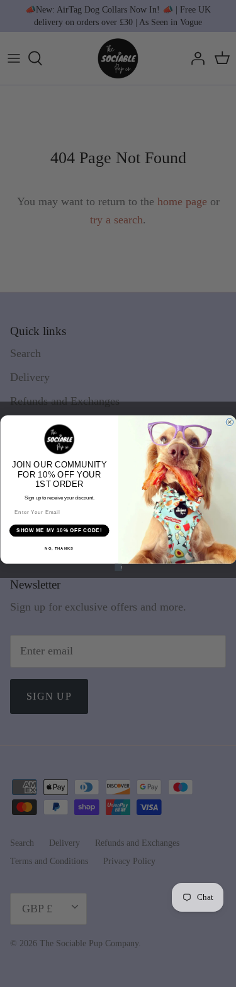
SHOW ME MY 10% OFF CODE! (59, 530)
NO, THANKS (59, 549)
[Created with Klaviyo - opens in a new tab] (118, 568)
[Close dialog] (229, 422)
